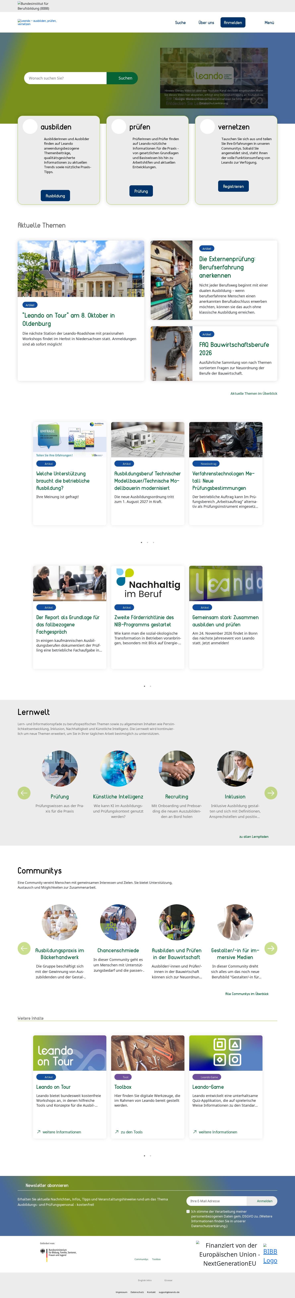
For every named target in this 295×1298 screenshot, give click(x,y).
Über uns (206, 22)
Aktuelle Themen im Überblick (254, 393)
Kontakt (151, 1292)
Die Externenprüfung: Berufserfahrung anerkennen (227, 267)
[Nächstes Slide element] (271, 478)
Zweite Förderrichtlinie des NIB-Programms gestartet (144, 620)
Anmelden (233, 22)
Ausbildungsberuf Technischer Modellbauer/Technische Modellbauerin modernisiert (147, 480)
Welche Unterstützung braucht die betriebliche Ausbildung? (63, 480)
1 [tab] (141, 542)
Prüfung (141, 191)
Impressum (121, 1292)
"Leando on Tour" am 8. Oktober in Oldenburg (68, 319)
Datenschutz (137, 1292)
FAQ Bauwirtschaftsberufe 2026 (234, 348)
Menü (269, 22)
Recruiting (176, 796)
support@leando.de (169, 1292)
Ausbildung (55, 196)
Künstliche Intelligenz (118, 796)
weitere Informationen (62, 1131)
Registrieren (233, 186)
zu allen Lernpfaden (254, 836)
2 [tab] (147, 542)
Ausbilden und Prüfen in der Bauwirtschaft (176, 953)
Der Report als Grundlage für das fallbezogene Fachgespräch (68, 624)
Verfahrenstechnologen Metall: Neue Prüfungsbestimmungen (223, 480)
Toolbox (156, 1259)
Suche (180, 22)
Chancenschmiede (118, 950)
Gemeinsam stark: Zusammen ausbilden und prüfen (225, 620)
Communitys (141, 1259)
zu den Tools (131, 1131)
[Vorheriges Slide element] (24, 478)
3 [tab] (154, 542)
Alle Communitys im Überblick (247, 993)
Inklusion (235, 796)
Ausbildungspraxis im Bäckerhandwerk (59, 953)
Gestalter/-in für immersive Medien (235, 953)
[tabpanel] (69, 473)
